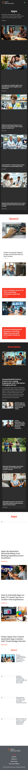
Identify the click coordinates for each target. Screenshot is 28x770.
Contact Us (14, 759)
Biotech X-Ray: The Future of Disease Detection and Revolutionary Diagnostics (21, 721)
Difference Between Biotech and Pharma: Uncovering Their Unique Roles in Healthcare (12, 126)
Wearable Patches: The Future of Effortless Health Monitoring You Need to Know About (13, 503)
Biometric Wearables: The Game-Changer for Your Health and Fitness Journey (13, 468)
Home (14, 754)
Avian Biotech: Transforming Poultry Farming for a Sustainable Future (13, 165)
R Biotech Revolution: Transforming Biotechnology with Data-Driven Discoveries (21, 679)
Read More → (4, 561)
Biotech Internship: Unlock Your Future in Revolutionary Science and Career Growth (13, 204)
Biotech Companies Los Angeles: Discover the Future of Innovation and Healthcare (21, 658)
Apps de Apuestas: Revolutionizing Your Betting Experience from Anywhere (12, 554)
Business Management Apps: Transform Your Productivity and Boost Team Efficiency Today (13, 16)
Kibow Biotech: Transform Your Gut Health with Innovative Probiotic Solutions (21, 700)
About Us (14, 756)
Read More (4, 20)
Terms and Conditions (14, 763)
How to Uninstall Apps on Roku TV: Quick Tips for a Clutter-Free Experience (12, 597)
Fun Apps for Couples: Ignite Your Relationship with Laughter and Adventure (12, 86)
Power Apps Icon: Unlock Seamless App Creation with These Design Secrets (13, 638)
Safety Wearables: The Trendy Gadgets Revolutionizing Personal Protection (20, 424)
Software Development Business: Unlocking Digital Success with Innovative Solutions (12, 332)
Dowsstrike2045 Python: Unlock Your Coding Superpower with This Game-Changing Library (13, 382)
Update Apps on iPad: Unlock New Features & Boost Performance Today (20, 406)
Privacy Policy (14, 761)
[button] (24, 2)
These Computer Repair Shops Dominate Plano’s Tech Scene (13, 254)
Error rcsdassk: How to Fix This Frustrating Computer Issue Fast (13, 292)
